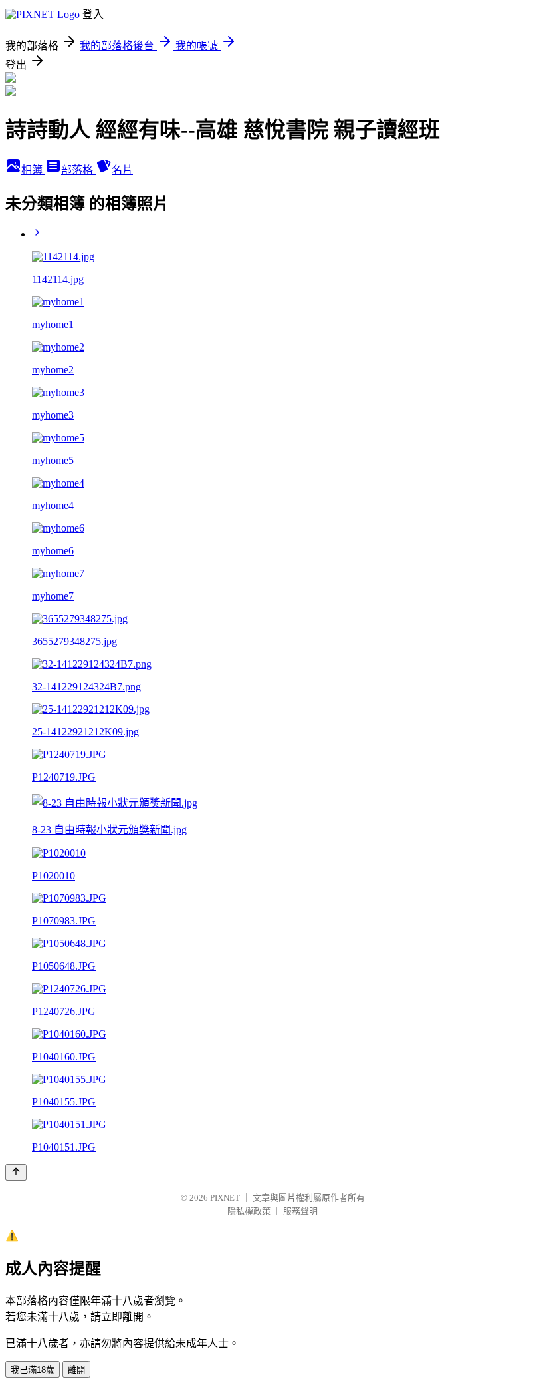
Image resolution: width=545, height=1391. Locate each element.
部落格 (78, 170)
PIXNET (225, 1198)
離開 (76, 1370)
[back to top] (16, 1172)
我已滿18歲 (32, 1370)
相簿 (33, 170)
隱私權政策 (249, 1211)
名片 (122, 170)
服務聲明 (300, 1211)
